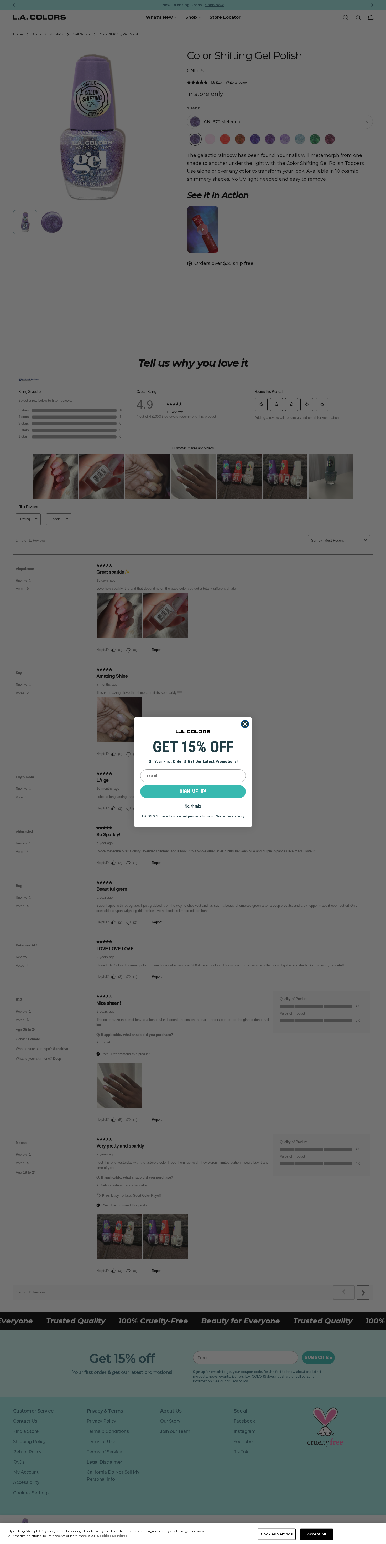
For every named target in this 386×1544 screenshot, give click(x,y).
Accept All (316, 1534)
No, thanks (193, 806)
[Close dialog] (245, 724)
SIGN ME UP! (193, 791)
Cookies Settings (277, 1534)
